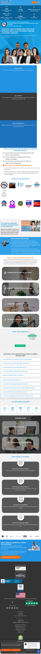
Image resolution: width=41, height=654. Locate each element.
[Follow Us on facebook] (7, 608)
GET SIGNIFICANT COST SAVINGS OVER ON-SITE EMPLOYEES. (17, 359)
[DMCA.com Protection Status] (20, 637)
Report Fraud (20, 632)
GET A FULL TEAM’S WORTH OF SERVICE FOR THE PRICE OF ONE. (18, 396)
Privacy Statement (22, 652)
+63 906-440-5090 (22, 629)
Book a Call (34, 2)
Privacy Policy (20, 613)
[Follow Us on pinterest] (14, 608)
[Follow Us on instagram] (12, 608)
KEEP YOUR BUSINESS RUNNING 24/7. (12, 380)
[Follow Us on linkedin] (9, 608)
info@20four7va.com (20, 630)
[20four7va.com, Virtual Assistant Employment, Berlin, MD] (20, 581)
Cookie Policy (17, 652)
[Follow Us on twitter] (17, 608)
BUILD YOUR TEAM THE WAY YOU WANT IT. (13, 375)
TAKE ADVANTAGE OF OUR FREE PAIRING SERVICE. (15, 367)
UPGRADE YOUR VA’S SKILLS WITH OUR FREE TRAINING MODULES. (19, 388)
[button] (39, 641)
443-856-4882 (22, 627)
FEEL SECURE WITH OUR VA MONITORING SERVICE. (15, 392)
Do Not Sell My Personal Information (20, 615)
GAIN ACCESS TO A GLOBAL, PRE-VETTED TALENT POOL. (16, 363)
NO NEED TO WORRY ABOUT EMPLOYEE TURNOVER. (15, 384)
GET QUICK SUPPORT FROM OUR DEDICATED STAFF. (15, 371)
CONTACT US (20, 619)
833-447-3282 (23, 626)
